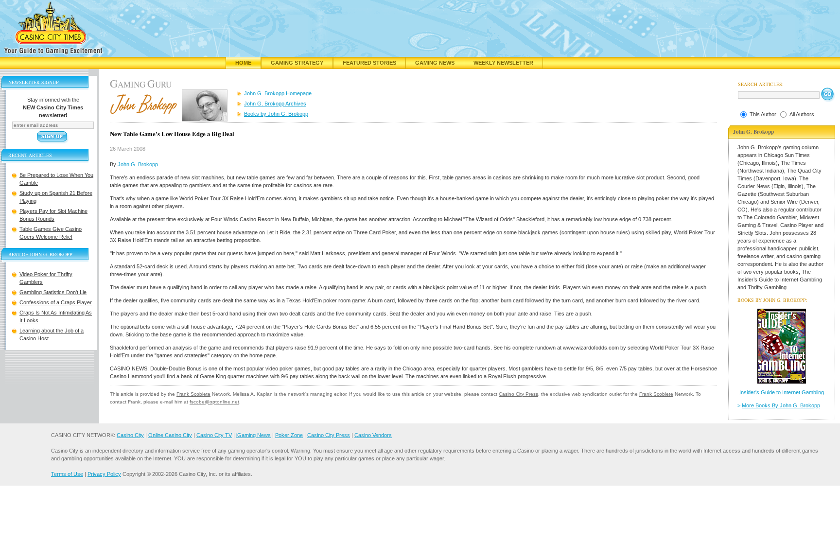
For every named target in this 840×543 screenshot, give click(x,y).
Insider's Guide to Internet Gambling (781, 392)
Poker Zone (289, 435)
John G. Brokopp (138, 164)
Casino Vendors (373, 435)
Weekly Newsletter (503, 63)
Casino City (130, 435)
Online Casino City (170, 435)
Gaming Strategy (297, 63)
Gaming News (435, 63)
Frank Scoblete (193, 394)
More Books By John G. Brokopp (781, 405)
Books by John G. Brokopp (276, 114)
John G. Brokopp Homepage (278, 93)
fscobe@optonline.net (214, 401)
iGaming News (253, 435)
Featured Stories (369, 63)
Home (243, 63)
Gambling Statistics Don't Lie (53, 292)
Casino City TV (214, 435)
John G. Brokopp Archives (275, 103)
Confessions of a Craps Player (55, 302)
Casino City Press (518, 394)
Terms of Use (67, 474)
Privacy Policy (104, 474)
